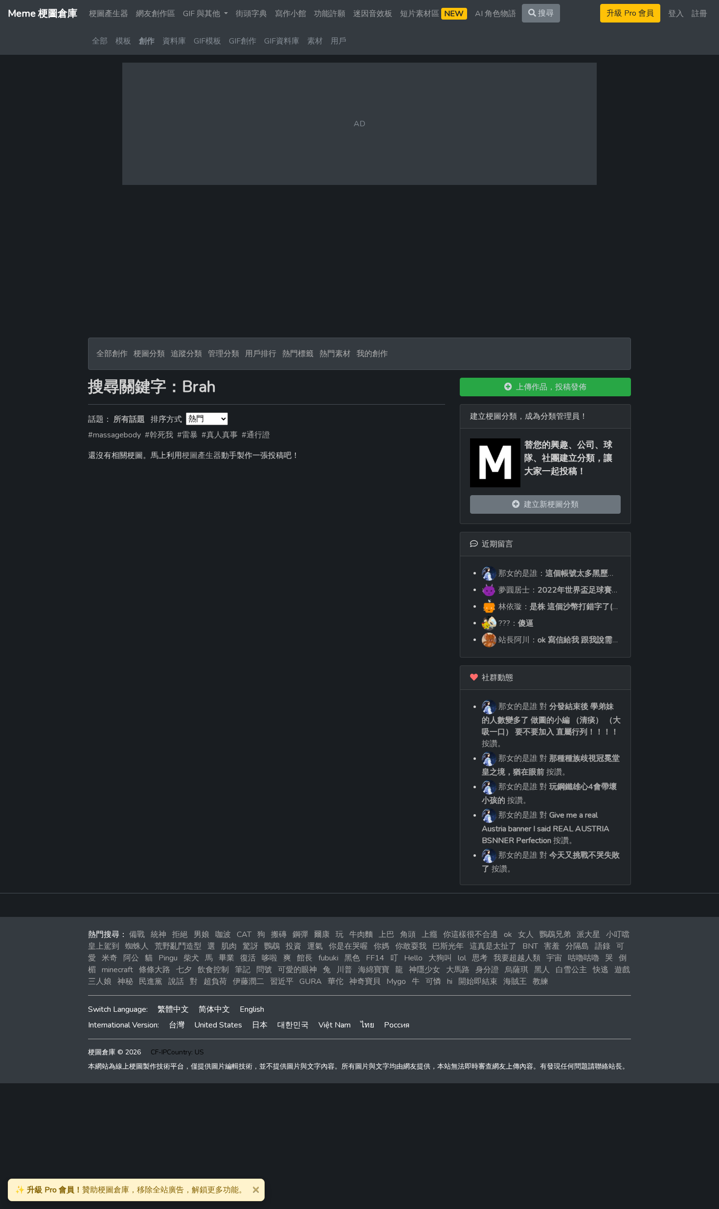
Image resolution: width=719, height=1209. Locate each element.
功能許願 (329, 13)
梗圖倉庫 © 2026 (114, 1052)
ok (508, 934)
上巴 (386, 934)
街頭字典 (251, 13)
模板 (123, 41)
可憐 (433, 981)
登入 (676, 13)
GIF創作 (242, 41)
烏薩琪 (516, 969)
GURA (310, 981)
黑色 (352, 958)
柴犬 (191, 958)
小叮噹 (617, 934)
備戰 (137, 934)
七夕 (184, 969)
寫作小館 (290, 13)
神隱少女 (424, 969)
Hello (413, 958)
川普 (344, 969)
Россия (396, 1025)
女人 (526, 934)
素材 (315, 41)
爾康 (322, 934)
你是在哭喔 (348, 946)
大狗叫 (440, 958)
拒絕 (180, 934)
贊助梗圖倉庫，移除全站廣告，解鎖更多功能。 (131, 1190)
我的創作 (372, 353)
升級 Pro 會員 (630, 13)
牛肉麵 (361, 934)
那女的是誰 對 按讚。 (551, 725)
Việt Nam (334, 1025)
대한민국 (293, 1025)
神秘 (125, 981)
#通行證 (256, 435)
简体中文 (214, 1009)
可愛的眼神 (297, 969)
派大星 (588, 934)
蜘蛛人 (137, 946)
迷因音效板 (372, 13)
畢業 (226, 958)
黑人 (542, 969)
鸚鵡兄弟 (555, 934)
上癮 (429, 934)
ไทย (367, 1025)
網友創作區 (155, 13)
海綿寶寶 (373, 969)
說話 (176, 981)
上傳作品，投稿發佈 (549, 387)
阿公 (131, 958)
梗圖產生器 (108, 13)
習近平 (281, 981)
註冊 (699, 13)
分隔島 (577, 946)
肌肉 (229, 946)
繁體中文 (173, 1009)
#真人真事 (220, 435)
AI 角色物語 (495, 13)
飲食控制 (213, 969)
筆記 (242, 969)
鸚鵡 (272, 946)
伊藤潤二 (248, 981)
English (252, 1009)
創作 (147, 41)
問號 (264, 969)
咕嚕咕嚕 (583, 958)
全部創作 (112, 353)
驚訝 (250, 946)
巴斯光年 (448, 946)
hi (449, 981)
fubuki (328, 958)
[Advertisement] (359, 261)
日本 (260, 1025)
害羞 (552, 946)
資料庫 (174, 41)
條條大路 (154, 969)
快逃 (600, 969)
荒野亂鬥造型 (178, 946)
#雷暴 (187, 435)
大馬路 (458, 969)
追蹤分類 (186, 353)
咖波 (223, 934)
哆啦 (269, 958)
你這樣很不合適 (470, 934)
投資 (293, 946)
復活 (248, 958)
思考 (480, 958)
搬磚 (279, 934)
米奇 (109, 958)
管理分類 (223, 353)
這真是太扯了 (493, 946)
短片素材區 (432, 13)
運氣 (315, 946)
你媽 (381, 946)
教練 (540, 981)
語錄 (602, 946)
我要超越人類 (517, 958)
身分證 (487, 969)
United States (218, 1025)
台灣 (176, 1025)
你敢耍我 (411, 946)
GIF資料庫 (281, 41)
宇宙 (554, 958)
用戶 (338, 41)
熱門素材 (335, 353)
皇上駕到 (103, 946)
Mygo (396, 981)
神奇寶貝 (365, 981)
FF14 (375, 958)
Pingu (168, 958)
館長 (305, 958)
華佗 (335, 981)
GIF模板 (207, 41)
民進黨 (150, 981)
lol (462, 958)
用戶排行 (260, 353)
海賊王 (515, 981)
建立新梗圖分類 (549, 504)
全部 (100, 41)
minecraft (117, 969)
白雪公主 (571, 969)
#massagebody (114, 435)
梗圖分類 (149, 353)
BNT (530, 946)
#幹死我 (159, 435)
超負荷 (215, 981)
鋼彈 (300, 934)
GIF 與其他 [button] (202, 13)
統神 (158, 934)
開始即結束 (477, 981)
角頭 (408, 934)
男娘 (201, 934)
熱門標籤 (298, 353)
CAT (244, 934)
